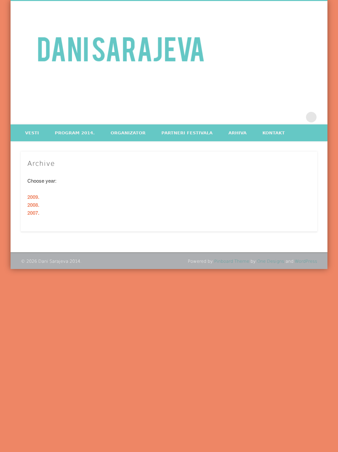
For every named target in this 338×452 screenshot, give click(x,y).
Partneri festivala (187, 132)
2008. (33, 204)
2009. (33, 197)
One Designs (270, 261)
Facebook (284, 117)
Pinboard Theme (231, 261)
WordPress (306, 261)
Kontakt (273, 132)
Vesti (32, 132)
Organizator (128, 132)
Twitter (297, 117)
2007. (33, 212)
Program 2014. (75, 132)
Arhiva (237, 132)
